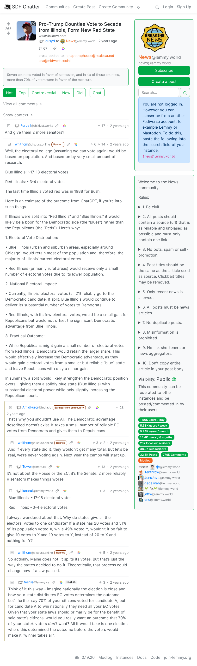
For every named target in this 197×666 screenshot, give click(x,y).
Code (155, 657)
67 (45, 48)
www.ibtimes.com (52, 36)
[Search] (157, 7)
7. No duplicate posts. (162, 322)
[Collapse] (8, 125)
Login (168, 6)
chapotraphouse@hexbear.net (90, 55)
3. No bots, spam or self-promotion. (163, 252)
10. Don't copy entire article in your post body (161, 366)
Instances (124, 657)
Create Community (116, 6)
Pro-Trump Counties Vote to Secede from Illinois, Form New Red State (80, 27)
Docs (142, 657)
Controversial (44, 92)
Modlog (145, 460)
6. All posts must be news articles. (163, 310)
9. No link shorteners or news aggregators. (161, 350)
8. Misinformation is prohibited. (158, 335)
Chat (97, 92)
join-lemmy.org (177, 657)
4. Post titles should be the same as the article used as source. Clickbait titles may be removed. (164, 273)
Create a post (164, 81)
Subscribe (164, 70)
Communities (57, 6)
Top (22, 92)
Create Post (84, 6)
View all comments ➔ (22, 103)
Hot (9, 92)
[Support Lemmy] (138, 7)
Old (79, 92)
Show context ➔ (18, 114)
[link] (54, 48)
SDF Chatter (26, 7)
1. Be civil (150, 206)
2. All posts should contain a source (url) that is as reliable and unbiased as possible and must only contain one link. (164, 228)
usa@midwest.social (54, 61)
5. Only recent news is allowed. (160, 294)
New (66, 92)
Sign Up (184, 6)
